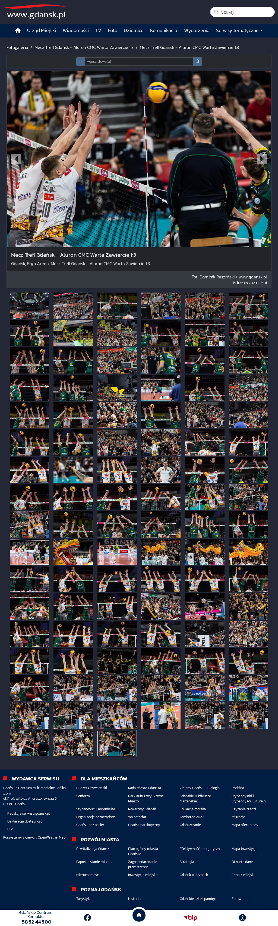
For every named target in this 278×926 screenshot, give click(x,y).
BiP (10, 829)
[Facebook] (87, 917)
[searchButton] (197, 61)
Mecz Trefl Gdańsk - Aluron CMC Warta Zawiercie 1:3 (84, 47)
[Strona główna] (18, 30)
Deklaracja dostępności (25, 821)
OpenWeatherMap (51, 837)
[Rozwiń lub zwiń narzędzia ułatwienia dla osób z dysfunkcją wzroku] (242, 918)
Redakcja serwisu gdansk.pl (28, 813)
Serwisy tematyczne (237, 30)
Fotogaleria (17, 47)
